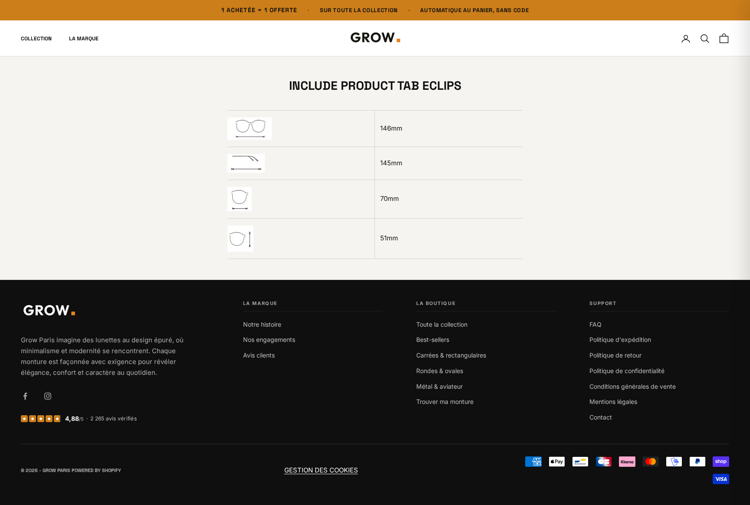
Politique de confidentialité (626, 370)
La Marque (84, 38)
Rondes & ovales (439, 370)
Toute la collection (441, 324)
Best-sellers (432, 339)
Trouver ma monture (445, 401)
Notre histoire (262, 324)
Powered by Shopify (96, 470)
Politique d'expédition (620, 339)
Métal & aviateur (439, 386)
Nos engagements (269, 339)
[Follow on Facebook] (25, 396)
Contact (600, 417)
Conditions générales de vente (632, 386)
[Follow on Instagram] (47, 396)
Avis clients (259, 355)
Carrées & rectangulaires (451, 355)
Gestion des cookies (321, 470)
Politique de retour (615, 355)
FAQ (595, 324)
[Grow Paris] (104, 311)
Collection (36, 38)
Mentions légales (613, 401)
